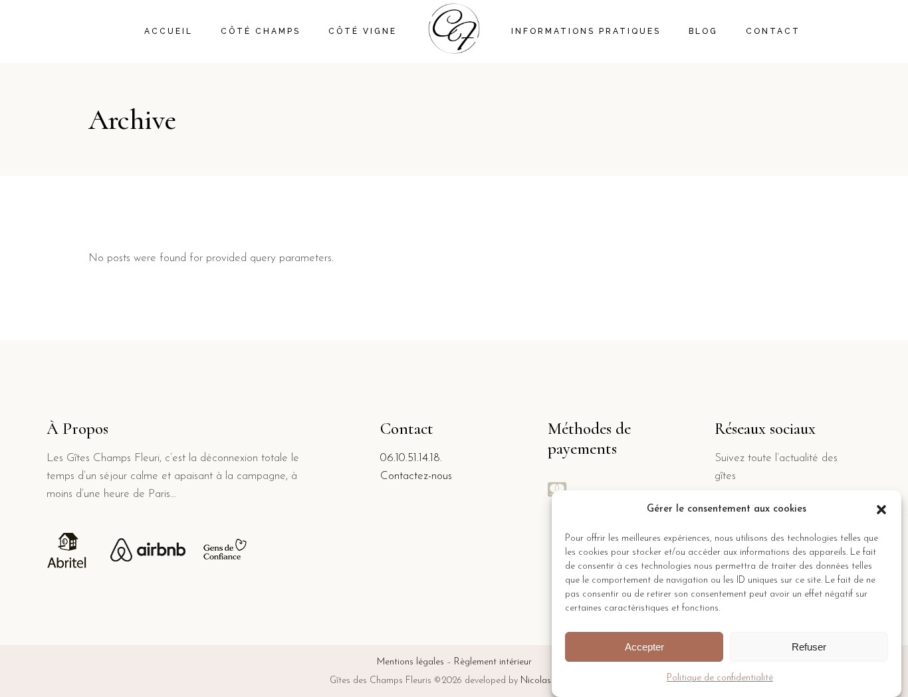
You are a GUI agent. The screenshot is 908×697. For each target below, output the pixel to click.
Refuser (809, 646)
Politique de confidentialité (720, 678)
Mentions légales (410, 662)
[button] (881, 509)
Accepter (644, 646)
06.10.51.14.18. (411, 458)
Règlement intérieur (493, 662)
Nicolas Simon (549, 681)
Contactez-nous (416, 476)
